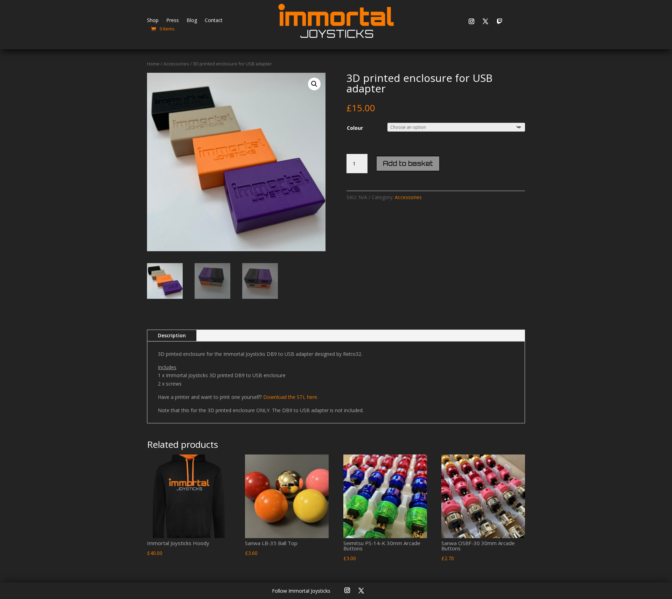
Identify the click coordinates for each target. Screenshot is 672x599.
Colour (355, 128)
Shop (153, 20)
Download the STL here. (290, 397)
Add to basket (408, 163)
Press (172, 20)
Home (153, 64)
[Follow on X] (485, 21)
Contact (214, 20)
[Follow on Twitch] (499, 21)
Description (172, 335)
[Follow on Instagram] (471, 21)
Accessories (176, 64)
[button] (314, 84)
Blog (192, 20)
